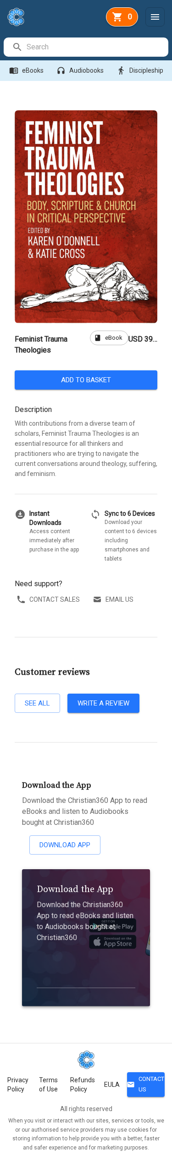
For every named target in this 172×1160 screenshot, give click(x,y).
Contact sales (54, 599)
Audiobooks (80, 70)
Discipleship (140, 70)
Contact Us (145, 1084)
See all (37, 703)
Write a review (103, 703)
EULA (112, 1084)
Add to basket (86, 380)
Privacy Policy (17, 1084)
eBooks (26, 70)
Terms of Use (48, 1084)
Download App (64, 845)
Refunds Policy (82, 1084)
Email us (119, 599)
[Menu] (155, 17)
